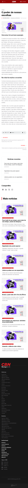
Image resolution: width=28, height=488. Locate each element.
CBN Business (4, 375)
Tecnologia (4, 411)
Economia (4, 387)
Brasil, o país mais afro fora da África (14, 294)
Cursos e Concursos (6, 385)
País (2, 397)
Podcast (3, 400)
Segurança (4, 408)
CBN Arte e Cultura (6, 419)
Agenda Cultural (5, 418)
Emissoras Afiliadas (6, 447)
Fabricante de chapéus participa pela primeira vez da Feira (14, 148)
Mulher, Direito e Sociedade (8, 436)
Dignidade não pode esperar (11, 171)
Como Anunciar (5, 444)
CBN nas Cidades (5, 377)
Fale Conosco (5, 455)
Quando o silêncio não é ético (11, 346)
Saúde (3, 406)
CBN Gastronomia (5, 426)
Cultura (3, 384)
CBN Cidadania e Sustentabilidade (9, 423)
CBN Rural (4, 431)
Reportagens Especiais (6, 405)
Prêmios (4, 442)
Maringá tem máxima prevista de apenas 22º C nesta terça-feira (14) (13, 140)
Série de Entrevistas (6, 410)
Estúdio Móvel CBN (6, 393)
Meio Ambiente (5, 395)
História (3, 445)
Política (3, 401)
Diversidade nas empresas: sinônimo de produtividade (13, 321)
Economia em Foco (6, 434)
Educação (4, 388)
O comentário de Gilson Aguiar (8, 243)
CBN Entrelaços (5, 424)
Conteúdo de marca (6, 382)
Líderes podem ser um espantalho (13, 177)
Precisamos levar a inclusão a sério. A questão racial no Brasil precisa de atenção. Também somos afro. (13, 299)
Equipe (3, 450)
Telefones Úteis (5, 454)
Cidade (3, 380)
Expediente (4, 452)
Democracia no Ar (5, 432)
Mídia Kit (4, 457)
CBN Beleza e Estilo (6, 421)
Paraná (3, 398)
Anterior (5, 137)
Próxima (23, 145)
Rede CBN (4, 403)
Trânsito (3, 413)
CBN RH (3, 429)
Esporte (3, 392)
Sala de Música (5, 437)
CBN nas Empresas (6, 379)
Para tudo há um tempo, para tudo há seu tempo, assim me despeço (13, 164)
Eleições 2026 (5, 390)
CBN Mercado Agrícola (6, 428)
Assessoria (4, 374)
